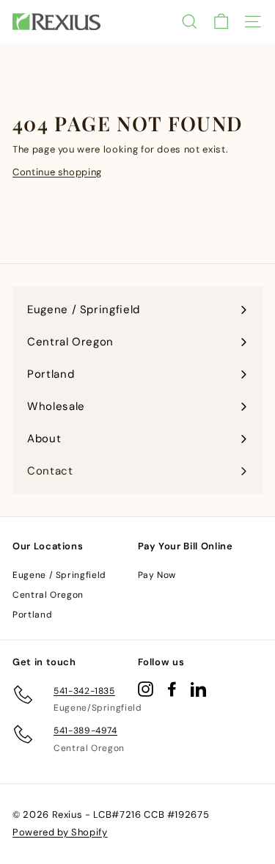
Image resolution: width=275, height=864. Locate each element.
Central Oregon (48, 595)
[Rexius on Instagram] (145, 689)
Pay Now (157, 575)
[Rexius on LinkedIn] (198, 689)
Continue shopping (57, 172)
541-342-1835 (84, 691)
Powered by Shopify (60, 832)
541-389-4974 (85, 730)
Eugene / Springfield (59, 575)
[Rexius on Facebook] (172, 689)
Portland (32, 614)
